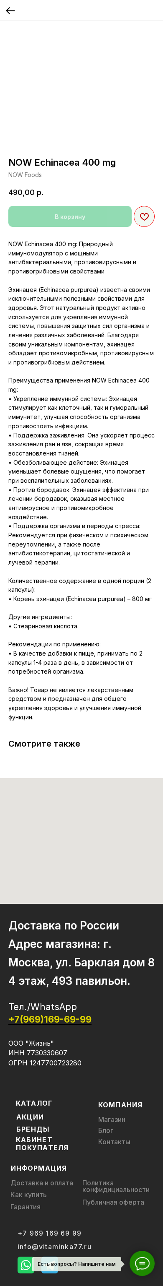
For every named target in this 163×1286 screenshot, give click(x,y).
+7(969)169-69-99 (50, 1019)
